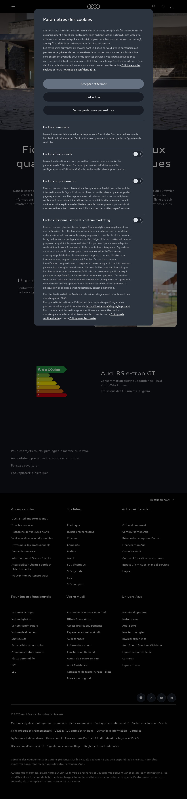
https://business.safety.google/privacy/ (108, 306)
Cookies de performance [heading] (60, 181)
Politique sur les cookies (82, 318)
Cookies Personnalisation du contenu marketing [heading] (76, 220)
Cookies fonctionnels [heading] (57, 154)
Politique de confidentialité (79, 69)
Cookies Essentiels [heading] (56, 127)
